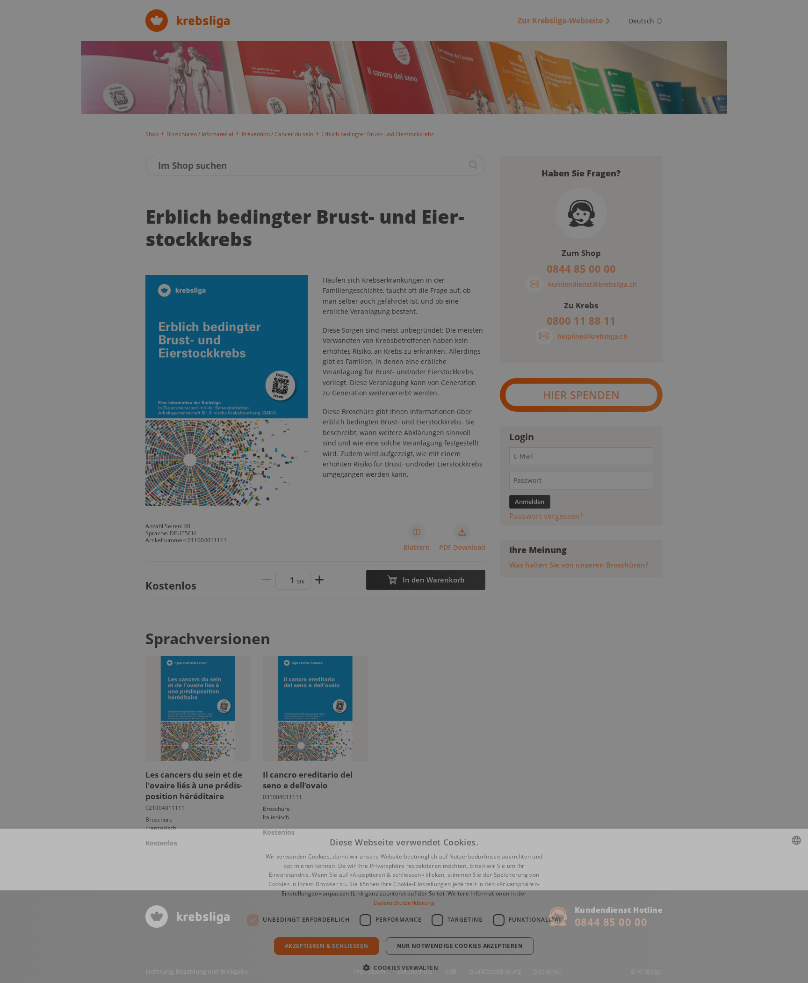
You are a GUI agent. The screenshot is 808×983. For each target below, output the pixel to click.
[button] (404, 967)
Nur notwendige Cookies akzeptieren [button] (460, 946)
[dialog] (404, 906)
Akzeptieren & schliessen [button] (326, 946)
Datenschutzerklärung (404, 903)
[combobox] (796, 840)
